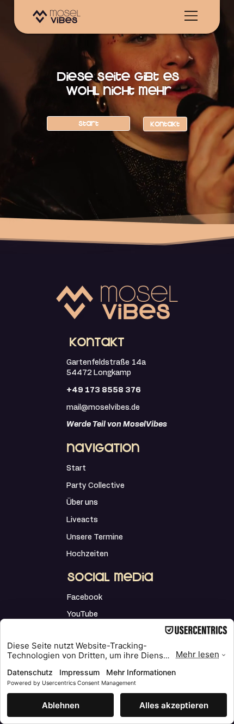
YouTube (82, 614)
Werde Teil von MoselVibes (116, 424)
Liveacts (82, 520)
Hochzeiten (87, 554)
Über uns (82, 502)
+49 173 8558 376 (103, 390)
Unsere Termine (94, 537)
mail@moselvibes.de (103, 407)
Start (76, 468)
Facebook (84, 597)
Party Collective (95, 486)
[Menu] (191, 15)
